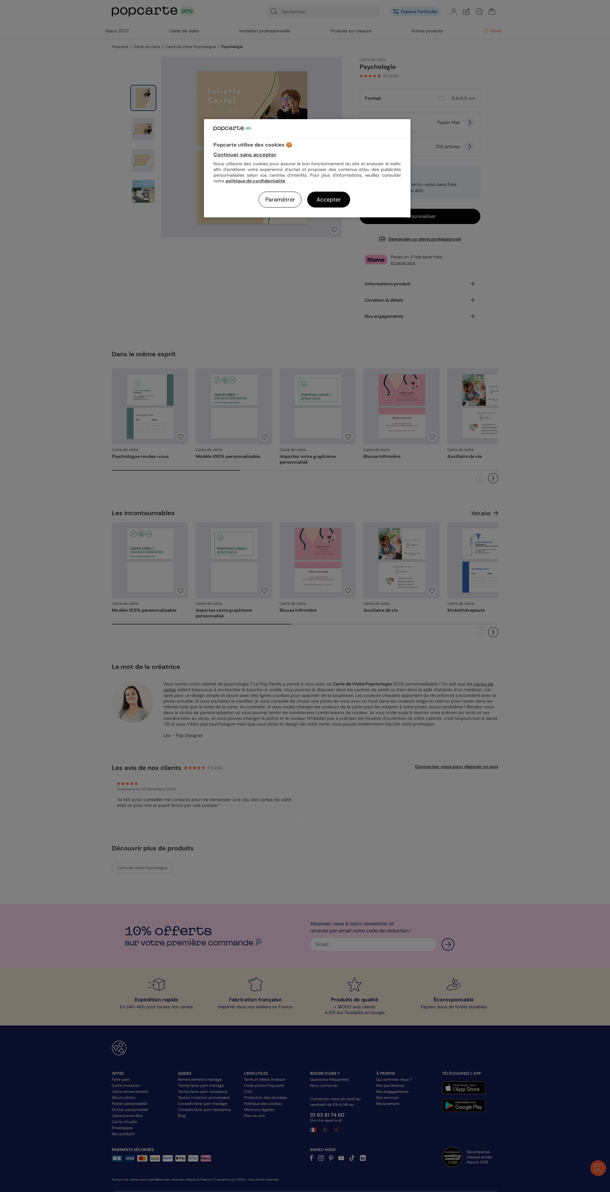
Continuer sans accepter (245, 155)
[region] (307, 168)
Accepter (328, 199)
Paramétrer (280, 199)
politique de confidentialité (255, 181)
